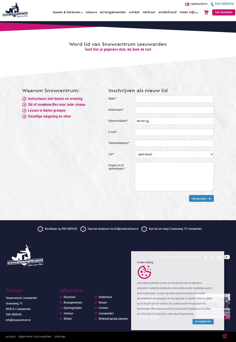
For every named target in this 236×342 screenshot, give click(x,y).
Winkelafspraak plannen (113, 318)
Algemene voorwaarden (35, 336)
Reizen (103, 302)
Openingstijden (73, 308)
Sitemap (59, 336)
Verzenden (199, 199)
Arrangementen (73, 302)
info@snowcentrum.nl (18, 320)
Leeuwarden (106, 313)
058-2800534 (14, 314)
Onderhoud (105, 297)
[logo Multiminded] (225, 337)
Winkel (68, 318)
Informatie (70, 291)
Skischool (69, 297)
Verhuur (68, 313)
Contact (103, 308)
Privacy (11, 336)
